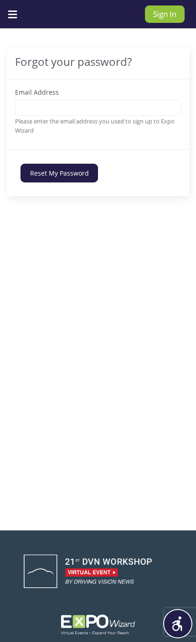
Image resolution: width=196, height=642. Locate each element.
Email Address (37, 92)
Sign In (164, 14)
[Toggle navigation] (12, 14)
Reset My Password (59, 173)
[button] (177, 623)
